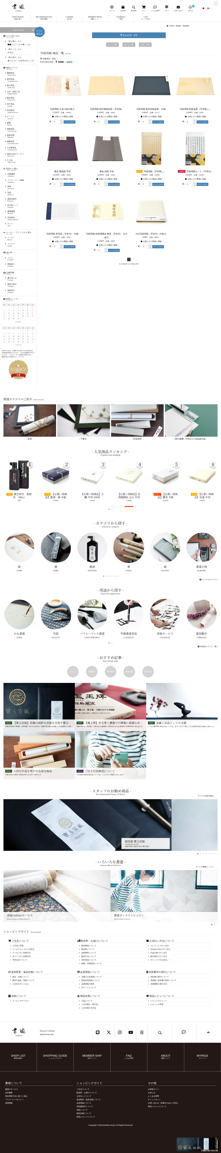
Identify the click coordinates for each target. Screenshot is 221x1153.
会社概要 (9, 1093)
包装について (82, 1110)
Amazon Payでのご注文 (160, 949)
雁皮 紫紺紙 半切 (62, 171)
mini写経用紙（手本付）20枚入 (151, 234)
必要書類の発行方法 (158, 984)
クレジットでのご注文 (159, 946)
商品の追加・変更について (23, 980)
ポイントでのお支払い (159, 960)
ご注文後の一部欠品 (89, 1004)
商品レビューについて (86, 1117)
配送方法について (88, 956)
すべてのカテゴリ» (209, 579)
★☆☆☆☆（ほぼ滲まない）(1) (20, 60)
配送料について (87, 949)
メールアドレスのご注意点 (23, 949)
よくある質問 (153, 1096)
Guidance (120, 18)
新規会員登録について (90, 980)
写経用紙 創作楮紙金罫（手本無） (106, 109)
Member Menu (95, 18)
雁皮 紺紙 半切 (107, 171)
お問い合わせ (153, 1103)
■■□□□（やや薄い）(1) (18, 44)
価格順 (69, 62)
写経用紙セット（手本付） (196, 171)
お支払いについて (84, 1096)
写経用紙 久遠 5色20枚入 (62, 109)
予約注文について (19, 960)
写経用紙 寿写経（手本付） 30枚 (62, 234)
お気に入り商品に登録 (64, 116)
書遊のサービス (11, 1089)
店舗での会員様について (91, 977)
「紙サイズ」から (14, 49)
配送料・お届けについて (87, 1093)
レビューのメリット (158, 1001)
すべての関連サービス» (205, 867)
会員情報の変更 (87, 984)
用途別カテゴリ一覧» (209, 646)
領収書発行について (85, 1106)
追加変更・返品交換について (88, 1100)
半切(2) (10, 52)
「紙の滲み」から (14, 57)
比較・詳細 (145, 45)
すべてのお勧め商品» (206, 796)
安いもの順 (112, 45)
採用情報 (9, 1103)
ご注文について (83, 1089)
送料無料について (88, 953)
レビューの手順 (156, 1004)
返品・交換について (20, 977)
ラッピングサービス (20, 1001)
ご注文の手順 (17, 946)
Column (69, 18)
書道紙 (178, 26)
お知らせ (151, 1093)
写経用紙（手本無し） (151, 171)
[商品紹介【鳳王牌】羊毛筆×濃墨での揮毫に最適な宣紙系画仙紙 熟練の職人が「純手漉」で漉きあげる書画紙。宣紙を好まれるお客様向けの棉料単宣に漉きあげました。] (110, 707)
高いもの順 (129, 45)
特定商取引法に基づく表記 (16, 1096)
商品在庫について (84, 1113)
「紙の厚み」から (14, 41)
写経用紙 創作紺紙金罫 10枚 (151, 109)
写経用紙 (186, 26)
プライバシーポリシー (14, 1100)
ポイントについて (88, 987)
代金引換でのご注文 (158, 953)
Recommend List (44, 18)
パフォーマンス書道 (15, 181)
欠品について (86, 1001)
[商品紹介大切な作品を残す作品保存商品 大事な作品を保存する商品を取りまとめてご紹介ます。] (39, 755)
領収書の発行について (159, 977)
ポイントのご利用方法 (21, 956)
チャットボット (154, 1100)
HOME (171, 26)
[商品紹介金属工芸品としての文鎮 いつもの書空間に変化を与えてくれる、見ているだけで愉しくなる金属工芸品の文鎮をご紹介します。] (182, 707)
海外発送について (88, 960)
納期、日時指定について (91, 963)
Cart (145, 18)
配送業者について (88, 946)
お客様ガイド (153, 1089)
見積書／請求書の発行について (163, 980)
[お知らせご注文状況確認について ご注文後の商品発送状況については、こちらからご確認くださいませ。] (110, 755)
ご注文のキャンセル (20, 984)
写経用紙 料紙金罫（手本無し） (195, 109)
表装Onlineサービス (15, 155)
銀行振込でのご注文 (158, 956)
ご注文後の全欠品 (88, 1008)
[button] (61, 120)
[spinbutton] (56, 122)
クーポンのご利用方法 (21, 953)
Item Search (18, 18)
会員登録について (84, 1103)
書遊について (13, 1083)
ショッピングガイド (89, 1083)
